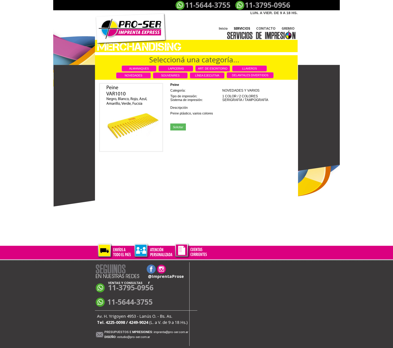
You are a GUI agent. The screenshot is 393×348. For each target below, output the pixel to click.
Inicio (223, 28)
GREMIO (288, 28)
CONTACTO (266, 28)
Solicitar (178, 127)
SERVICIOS (242, 28)
